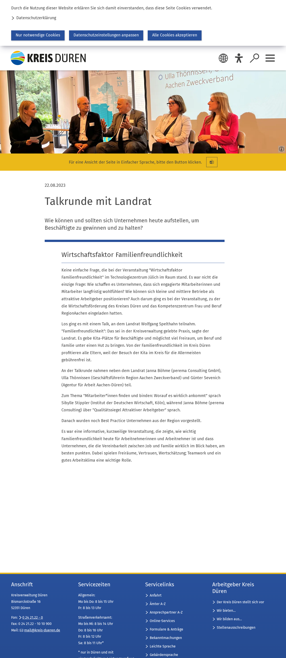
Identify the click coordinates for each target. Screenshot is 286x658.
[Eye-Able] (238, 58)
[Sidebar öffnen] (270, 58)
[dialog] (143, 23)
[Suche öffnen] (254, 58)
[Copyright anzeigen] (280, 148)
